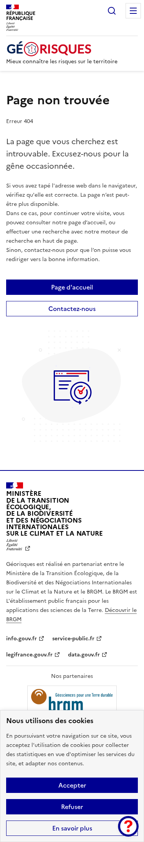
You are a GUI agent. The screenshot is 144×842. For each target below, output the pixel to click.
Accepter (72, 785)
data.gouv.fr (84, 655)
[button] (128, 826)
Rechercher (111, 10)
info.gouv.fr (21, 639)
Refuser (72, 806)
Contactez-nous (72, 308)
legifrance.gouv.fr (29, 655)
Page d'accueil (72, 287)
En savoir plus (72, 828)
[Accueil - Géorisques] (62, 49)
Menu (133, 10)
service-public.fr (73, 639)
